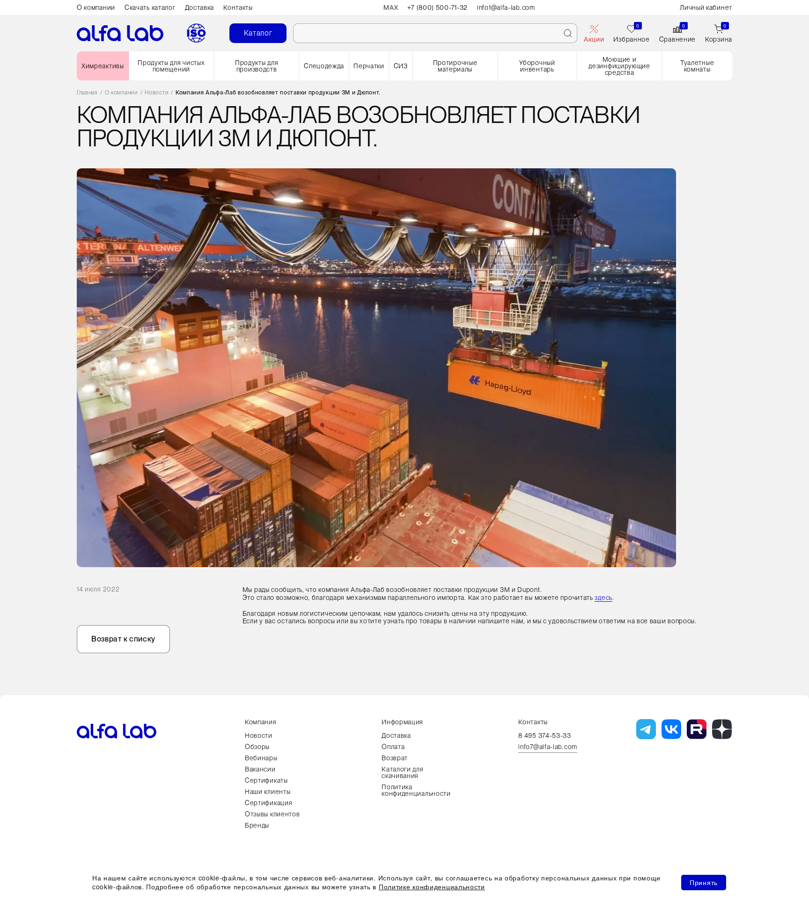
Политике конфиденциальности (432, 886)
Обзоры (257, 746)
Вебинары (261, 758)
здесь (603, 597)
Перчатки (368, 66)
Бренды (257, 825)
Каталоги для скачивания (402, 772)
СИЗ (401, 66)
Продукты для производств (256, 66)
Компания (261, 722)
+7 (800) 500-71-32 (437, 7)
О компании (96, 7)
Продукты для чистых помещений (171, 66)
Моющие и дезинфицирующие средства (619, 66)
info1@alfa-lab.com (506, 7)
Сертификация (268, 803)
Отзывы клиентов (272, 814)
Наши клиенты (267, 791)
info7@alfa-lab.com (547, 746)
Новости (157, 93)
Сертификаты (266, 780)
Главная (87, 93)
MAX (390, 7)
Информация (402, 722)
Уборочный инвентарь (537, 66)
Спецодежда (324, 66)
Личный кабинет (706, 7)
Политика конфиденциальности (416, 790)
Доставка (199, 7)
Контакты (238, 7)
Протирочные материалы (455, 66)
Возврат (395, 758)
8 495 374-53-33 (544, 735)
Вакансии (260, 769)
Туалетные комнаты (697, 66)
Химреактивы (102, 66)
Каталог (258, 33)
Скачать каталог (150, 7)
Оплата (393, 746)
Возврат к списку (123, 638)
